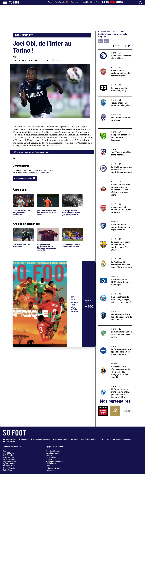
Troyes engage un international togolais (114, 97)
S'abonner (74, 2)
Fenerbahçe (50, 470)
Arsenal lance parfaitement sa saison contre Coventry (113, 66)
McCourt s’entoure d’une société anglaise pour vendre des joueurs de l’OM (114, 385)
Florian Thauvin (9, 468)
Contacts (24, 439)
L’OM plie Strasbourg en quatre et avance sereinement (22, 197)
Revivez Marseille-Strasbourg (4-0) (112, 83)
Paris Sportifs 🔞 (61, 2)
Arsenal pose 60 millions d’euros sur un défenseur (114, 203)
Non (106, 41)
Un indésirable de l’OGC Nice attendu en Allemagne (114, 275)
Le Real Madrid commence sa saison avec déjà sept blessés (114, 258)
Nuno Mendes (8, 457)
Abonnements (11, 439)
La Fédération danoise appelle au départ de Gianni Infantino (115, 345)
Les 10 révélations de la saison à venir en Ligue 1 (71, 230)
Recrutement (10, 441)
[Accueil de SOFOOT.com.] (27, 2)
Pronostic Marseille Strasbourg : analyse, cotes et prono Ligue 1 (114, 293)
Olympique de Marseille (54, 462)
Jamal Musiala (8, 453)
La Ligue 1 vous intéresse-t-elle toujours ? (112, 35)
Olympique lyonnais (53, 453)
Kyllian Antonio (9, 464)
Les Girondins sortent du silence (111, 112)
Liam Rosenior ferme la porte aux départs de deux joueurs (114, 310)
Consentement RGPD (124, 439)
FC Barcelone (51, 457)
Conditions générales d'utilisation (86, 439)
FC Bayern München (53, 468)
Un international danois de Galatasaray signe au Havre (114, 220)
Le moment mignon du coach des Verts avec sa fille (113, 328)
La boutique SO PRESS (41, 439)
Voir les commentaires (23, 178)
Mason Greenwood (10, 459)
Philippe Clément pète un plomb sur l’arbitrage (112, 131)
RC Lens (49, 455)
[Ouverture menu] (5, 2)
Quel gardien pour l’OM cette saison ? (22, 230)
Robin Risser (8, 470)
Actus (50, 2)
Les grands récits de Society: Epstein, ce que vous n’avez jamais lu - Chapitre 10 (71, 198)
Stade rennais (51, 464)
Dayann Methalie (9, 462)
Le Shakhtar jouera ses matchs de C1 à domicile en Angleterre (113, 163)
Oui (100, 41)
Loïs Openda (8, 455)
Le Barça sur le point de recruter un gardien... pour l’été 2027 (112, 238)
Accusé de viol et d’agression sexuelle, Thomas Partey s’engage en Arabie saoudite (113, 363)
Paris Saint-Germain (53, 451)
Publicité (107, 439)
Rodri (5, 451)
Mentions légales (61, 439)
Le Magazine (85, 2)
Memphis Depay (9, 466)
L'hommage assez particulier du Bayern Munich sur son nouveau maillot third (47, 232)
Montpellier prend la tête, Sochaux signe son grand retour (47, 197)
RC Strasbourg (51, 459)
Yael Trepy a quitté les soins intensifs (113, 147)
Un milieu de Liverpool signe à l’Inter (112, 50)
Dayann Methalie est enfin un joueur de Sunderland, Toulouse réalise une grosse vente (114, 181)
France (48, 466)
